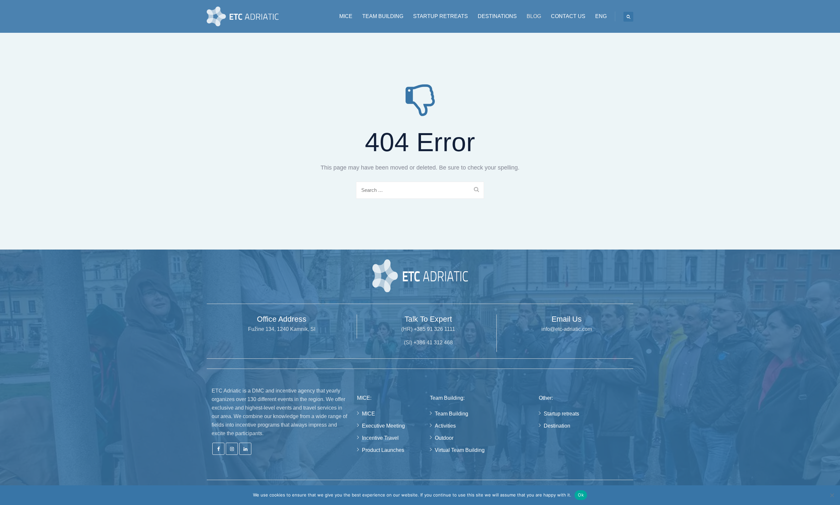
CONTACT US (568, 16)
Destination (557, 426)
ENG (601, 16)
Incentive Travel (380, 438)
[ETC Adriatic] (243, 16)
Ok (581, 494)
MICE (345, 16)
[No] (832, 495)
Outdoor (444, 438)
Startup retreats (561, 413)
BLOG (534, 16)
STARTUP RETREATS (440, 16)
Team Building (451, 413)
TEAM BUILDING (382, 16)
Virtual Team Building (460, 450)
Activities (445, 426)
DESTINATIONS (497, 16)
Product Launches (383, 450)
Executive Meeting (383, 426)
